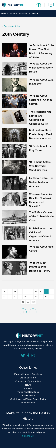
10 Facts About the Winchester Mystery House (41, 68)
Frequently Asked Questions (28, 374)
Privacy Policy (28, 395)
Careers (28, 388)
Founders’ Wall (28, 402)
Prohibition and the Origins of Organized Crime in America (40, 234)
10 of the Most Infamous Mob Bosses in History (39, 267)
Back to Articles (11, 26)
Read (12, 13)
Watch (3, 13)
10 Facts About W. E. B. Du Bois (41, 82)
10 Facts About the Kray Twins (40, 148)
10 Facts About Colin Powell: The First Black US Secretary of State (41, 51)
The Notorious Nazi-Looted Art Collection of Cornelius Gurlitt (41, 118)
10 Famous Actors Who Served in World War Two (40, 166)
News (28, 384)
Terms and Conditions (28, 392)
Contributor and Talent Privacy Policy (28, 399)
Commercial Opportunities (28, 381)
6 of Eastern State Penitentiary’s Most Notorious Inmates (40, 134)
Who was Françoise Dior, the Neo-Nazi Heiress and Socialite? (41, 200)
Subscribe (23, 13)
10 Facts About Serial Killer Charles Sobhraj (40, 100)
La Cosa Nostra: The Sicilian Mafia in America (41, 182)
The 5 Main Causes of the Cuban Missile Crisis (41, 216)
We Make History (28, 377)
